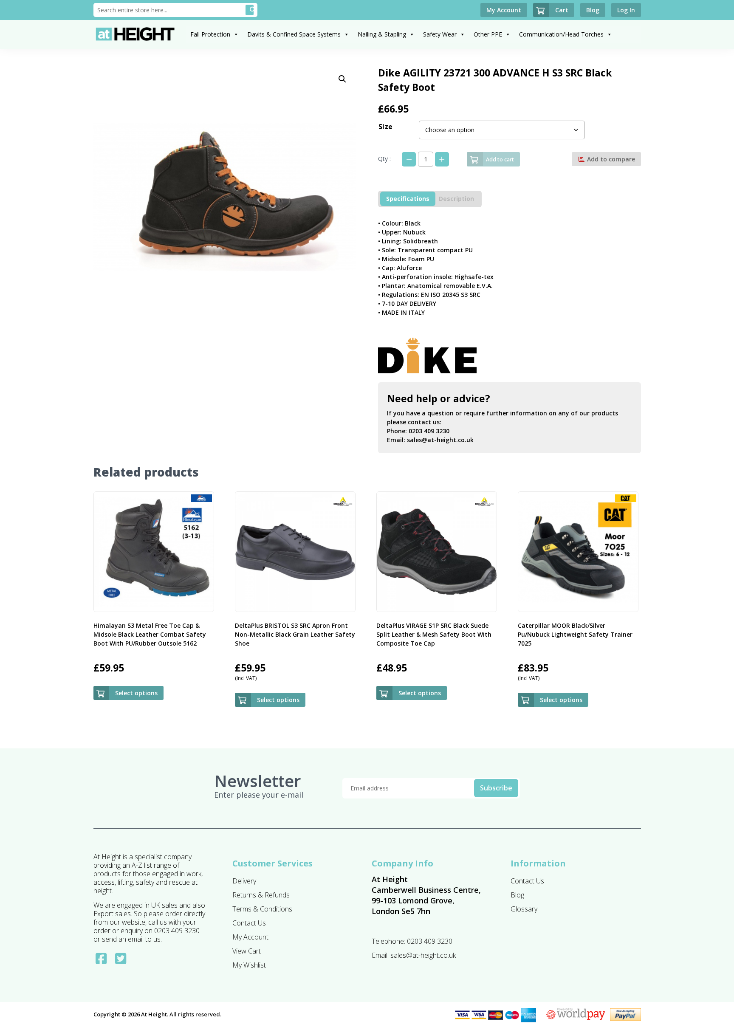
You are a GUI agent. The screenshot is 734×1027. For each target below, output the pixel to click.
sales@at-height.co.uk (440, 440)
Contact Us (249, 923)
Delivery (244, 881)
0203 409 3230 (429, 431)
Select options (136, 693)
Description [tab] (456, 199)
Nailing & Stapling (382, 34)
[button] (342, 79)
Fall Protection (210, 34)
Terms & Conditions (262, 909)
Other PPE (488, 34)
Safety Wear (440, 34)
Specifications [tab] (407, 199)
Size (385, 126)
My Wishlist (249, 965)
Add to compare (610, 159)
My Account (250, 937)
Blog (517, 895)
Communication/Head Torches (561, 34)
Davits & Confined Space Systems (294, 34)
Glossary (524, 909)
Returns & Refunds (261, 895)
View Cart (246, 951)
